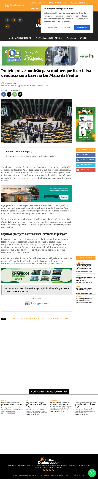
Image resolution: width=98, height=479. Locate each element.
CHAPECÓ (79, 262)
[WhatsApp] (14, 94)
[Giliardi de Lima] (3, 83)
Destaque (11, 319)
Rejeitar (67, 28)
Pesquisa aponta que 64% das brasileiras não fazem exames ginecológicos (85, 279)
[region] (67, 19)
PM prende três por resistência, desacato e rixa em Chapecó (60, 403)
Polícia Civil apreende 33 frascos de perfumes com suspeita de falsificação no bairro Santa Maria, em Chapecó (84, 267)
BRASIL (78, 286)
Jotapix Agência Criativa (76, 475)
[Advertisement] (36, 339)
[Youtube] (7, 26)
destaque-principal (46, 319)
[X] (20, 20)
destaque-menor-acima (26, 319)
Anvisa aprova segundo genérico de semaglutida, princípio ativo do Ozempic (86, 404)
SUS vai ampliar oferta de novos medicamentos (84, 299)
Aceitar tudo (82, 28)
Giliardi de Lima (10, 83)
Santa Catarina (61, 319)
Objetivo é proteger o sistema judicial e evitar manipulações (31, 156)
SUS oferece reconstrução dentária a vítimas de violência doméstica (84, 289)
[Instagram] (13, 20)
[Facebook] (7, 20)
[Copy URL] (20, 94)
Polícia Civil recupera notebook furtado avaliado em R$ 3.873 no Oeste (11, 404)
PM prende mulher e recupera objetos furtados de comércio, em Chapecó (36, 404)
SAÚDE (78, 275)
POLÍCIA (4, 401)
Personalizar (52, 28)
